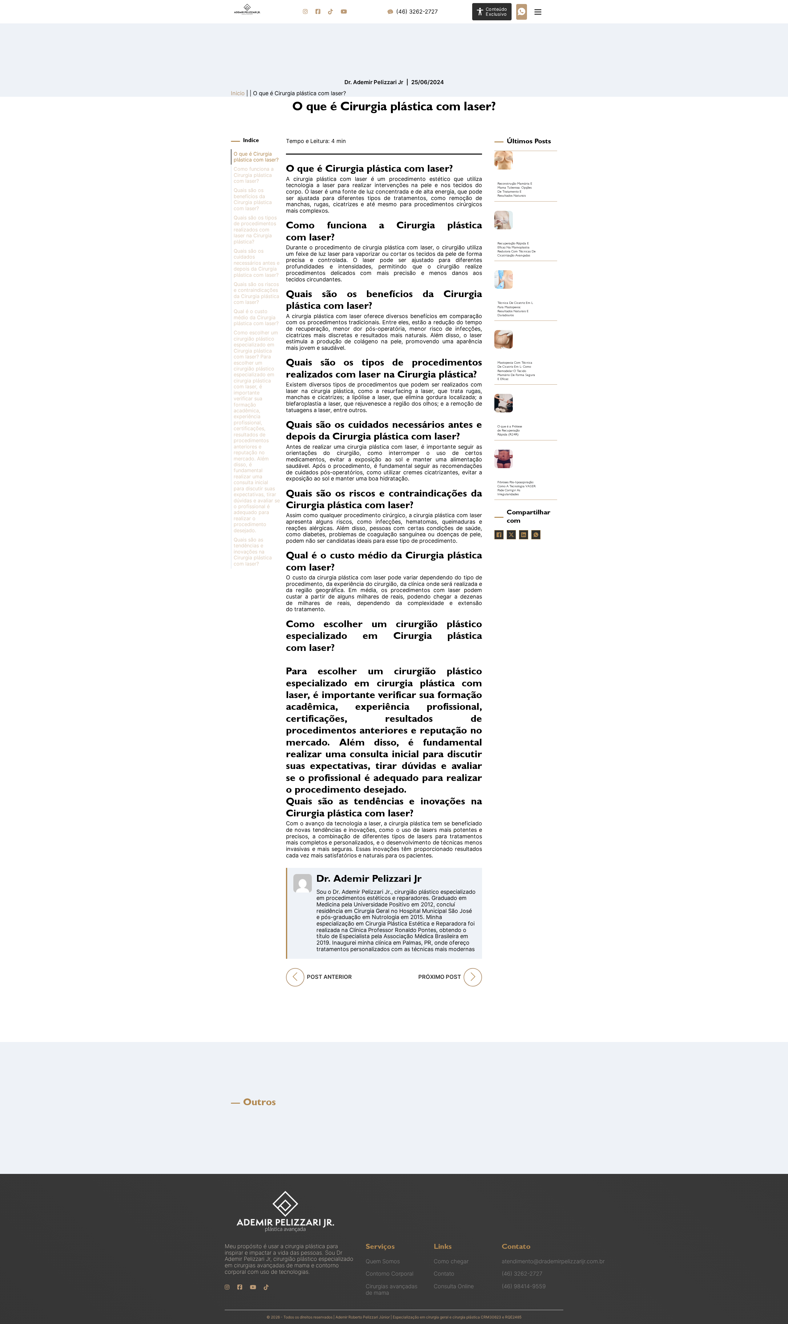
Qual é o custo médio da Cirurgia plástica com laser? (256, 317)
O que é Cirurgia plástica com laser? (256, 157)
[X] (511, 534)
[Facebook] (499, 534)
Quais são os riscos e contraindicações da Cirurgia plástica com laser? (256, 293)
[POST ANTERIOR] (295, 977)
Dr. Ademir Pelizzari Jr (369, 880)
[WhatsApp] (536, 534)
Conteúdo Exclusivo (496, 11)
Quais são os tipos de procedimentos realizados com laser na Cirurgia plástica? (255, 230)
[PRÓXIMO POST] (473, 977)
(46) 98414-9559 (524, 1286)
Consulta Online (454, 1286)
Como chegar (451, 1261)
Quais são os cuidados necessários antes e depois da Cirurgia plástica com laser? (256, 263)
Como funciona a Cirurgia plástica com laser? (254, 175)
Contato (444, 1274)
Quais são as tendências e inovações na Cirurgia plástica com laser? (253, 552)
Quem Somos (383, 1261)
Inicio (238, 93)
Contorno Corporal (389, 1274)
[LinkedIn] (523, 534)
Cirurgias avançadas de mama (391, 1289)
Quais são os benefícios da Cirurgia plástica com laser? (253, 199)
